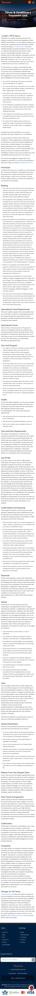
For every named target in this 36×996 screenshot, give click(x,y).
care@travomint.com (26, 162)
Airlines (4, 942)
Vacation (22, 942)
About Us (5, 932)
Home (12, 19)
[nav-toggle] (33, 2)
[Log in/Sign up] (29, 2)
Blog (3, 934)
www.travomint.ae (19, 46)
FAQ (3, 937)
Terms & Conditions (22, 973)
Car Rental (23, 937)
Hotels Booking (24, 934)
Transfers (23, 939)
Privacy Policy (12, 973)
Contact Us (5, 939)
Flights (22, 932)
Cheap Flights (6, 944)
